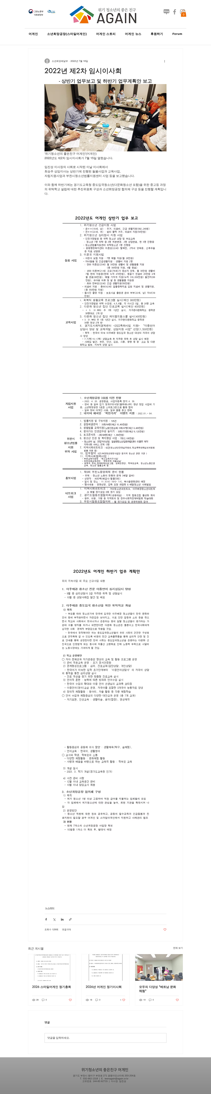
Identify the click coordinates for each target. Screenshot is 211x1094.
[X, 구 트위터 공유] (54, 919)
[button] (183, 13)
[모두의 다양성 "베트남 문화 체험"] (159, 967)
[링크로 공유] (70, 919)
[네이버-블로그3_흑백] (166, 11)
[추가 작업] (164, 61)
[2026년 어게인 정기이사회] (105, 967)
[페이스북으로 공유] (46, 919)
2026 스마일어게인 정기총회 (51, 987)
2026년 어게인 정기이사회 (104, 987)
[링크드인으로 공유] (62, 919)
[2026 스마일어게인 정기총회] (52, 967)
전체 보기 (178, 948)
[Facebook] (174, 11)
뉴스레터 (49, 908)
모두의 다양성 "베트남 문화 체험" (157, 989)
